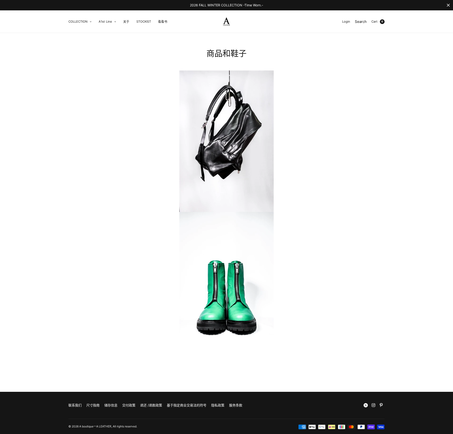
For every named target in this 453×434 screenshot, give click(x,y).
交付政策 (128, 405)
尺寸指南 (93, 405)
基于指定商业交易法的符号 (186, 405)
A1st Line (105, 21)
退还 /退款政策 (151, 405)
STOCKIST (143, 21)
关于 (126, 21)
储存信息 (110, 405)
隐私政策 (217, 405)
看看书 (162, 21)
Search (361, 21)
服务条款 (235, 405)
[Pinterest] (381, 405)
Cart (374, 21)
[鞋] (226, 141)
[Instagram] (373, 405)
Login (346, 21)
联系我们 (75, 405)
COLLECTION (78, 21)
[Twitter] (366, 405)
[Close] (448, 5)
